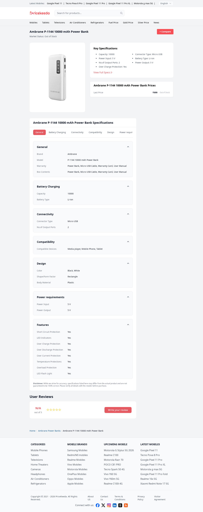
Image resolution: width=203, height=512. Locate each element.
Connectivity (77, 132)
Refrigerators (97, 22)
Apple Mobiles (75, 483)
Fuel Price (113, 22)
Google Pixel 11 (54, 3)
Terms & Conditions (120, 498)
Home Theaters (39, 464)
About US (91, 498)
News (156, 22)
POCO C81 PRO (112, 464)
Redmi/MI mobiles (77, 455)
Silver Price (143, 22)
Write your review (118, 410)
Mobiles (33, 22)
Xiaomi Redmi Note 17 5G (154, 483)
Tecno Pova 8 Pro (74, 3)
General (39, 132)
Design (110, 132)
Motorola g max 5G (143, 3)
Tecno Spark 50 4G (114, 469)
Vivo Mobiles (74, 464)
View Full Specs (101, 72)
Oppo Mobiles (75, 478)
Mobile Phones (39, 450)
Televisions (59, 22)
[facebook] (98, 505)
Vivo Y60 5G (110, 474)
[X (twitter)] (103, 505)
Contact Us (104, 498)
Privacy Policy (141, 498)
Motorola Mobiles (77, 469)
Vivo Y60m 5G (111, 478)
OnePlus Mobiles (76, 474)
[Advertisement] (151, 13)
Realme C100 (111, 455)
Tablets (45, 22)
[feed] (126, 505)
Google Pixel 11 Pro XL (119, 3)
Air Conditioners (78, 22)
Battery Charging (57, 132)
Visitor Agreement (159, 498)
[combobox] (89, 13)
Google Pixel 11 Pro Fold (154, 474)
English (164, 3)
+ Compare (165, 31)
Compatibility (95, 132)
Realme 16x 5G (148, 478)
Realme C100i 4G (113, 483)
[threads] (120, 505)
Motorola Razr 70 (113, 459)
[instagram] (109, 505)
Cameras (36, 469)
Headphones (38, 474)
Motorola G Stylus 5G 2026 (119, 450)
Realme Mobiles (76, 459)
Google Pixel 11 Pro (95, 3)
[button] (83, 147)
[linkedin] (115, 505)
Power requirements (130, 132)
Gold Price (128, 22)
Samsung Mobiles (77, 450)
